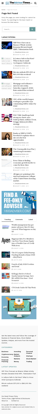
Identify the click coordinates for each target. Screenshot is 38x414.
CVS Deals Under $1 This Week (24, 288)
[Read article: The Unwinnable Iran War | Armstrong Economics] (7, 152)
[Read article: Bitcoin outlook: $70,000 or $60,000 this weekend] (7, 75)
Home (3, 9)
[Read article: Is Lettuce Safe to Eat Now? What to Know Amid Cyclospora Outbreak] (7, 61)
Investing (17, 351)
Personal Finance (29, 352)
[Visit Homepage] (19, 3)
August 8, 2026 (19, 54)
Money (16, 361)
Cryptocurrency (7, 354)
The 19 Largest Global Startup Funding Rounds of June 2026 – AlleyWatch (23, 255)
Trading (29, 361)
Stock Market (31, 359)
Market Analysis (17, 355)
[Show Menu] (3, 3)
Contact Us (15, 401)
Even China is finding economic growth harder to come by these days (24, 163)
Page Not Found (12, 9)
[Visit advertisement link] (19, 202)
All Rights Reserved (19, 405)
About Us (5, 401)
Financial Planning (5, 360)
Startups (29, 356)
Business (5, 351)
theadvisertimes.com (21, 52)
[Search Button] (35, 3)
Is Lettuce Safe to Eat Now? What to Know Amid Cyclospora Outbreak (23, 61)
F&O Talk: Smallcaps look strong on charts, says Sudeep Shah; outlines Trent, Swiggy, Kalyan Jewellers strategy (24, 119)
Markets (17, 359)
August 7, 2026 (19, 170)
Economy (5, 357)
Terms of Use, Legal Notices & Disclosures (16, 398)
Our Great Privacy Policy (10, 396)
